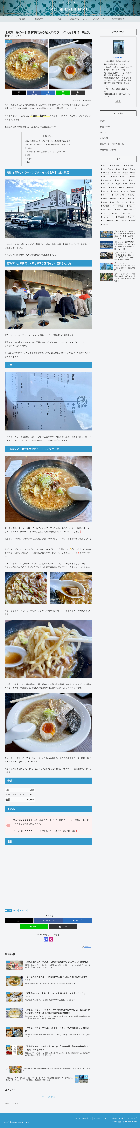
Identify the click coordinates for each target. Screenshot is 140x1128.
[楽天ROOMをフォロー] (51, 939)
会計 (28, 155)
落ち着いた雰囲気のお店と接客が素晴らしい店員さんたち (49, 144)
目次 (45, 136)
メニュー (29, 148)
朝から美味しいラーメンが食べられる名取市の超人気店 (48, 141)
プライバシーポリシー (101, 1118)
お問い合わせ (86, 1118)
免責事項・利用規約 (118, 1118)
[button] (78, 93)
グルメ (9, 910)
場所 (28, 162)
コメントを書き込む (48, 1097)
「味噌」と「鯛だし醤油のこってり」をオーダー (45, 152)
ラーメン (24, 910)
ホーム (77, 1118)
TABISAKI (118, 57)
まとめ (29, 159)
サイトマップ (132, 1118)
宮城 (16, 910)
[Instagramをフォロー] (46, 939)
